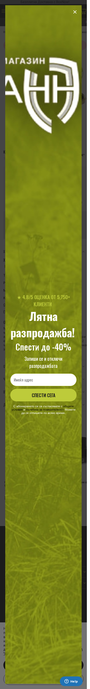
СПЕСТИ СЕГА (43, 395)
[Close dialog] (75, 12)
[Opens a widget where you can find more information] (71, 681)
